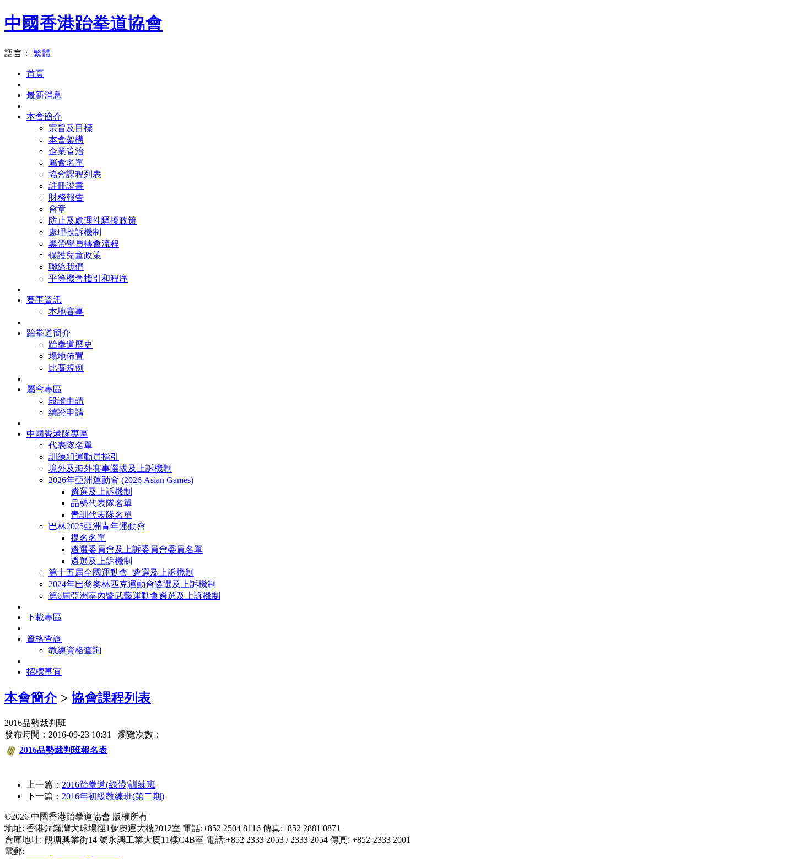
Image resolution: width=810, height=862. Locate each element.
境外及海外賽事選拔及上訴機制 (110, 468)
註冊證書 (66, 186)
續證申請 (66, 412)
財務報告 (66, 197)
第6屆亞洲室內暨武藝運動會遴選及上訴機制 (134, 595)
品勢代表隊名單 (101, 503)
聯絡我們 (66, 267)
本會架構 (66, 139)
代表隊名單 (70, 445)
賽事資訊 (44, 300)
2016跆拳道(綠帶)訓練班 (108, 784)
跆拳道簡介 (48, 333)
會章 (57, 209)
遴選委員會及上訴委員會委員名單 (137, 549)
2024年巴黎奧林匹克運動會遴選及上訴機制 (132, 584)
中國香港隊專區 (57, 433)
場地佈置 (66, 356)
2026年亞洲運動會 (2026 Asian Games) (120, 480)
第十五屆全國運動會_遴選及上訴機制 (121, 572)
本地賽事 (66, 311)
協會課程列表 (74, 174)
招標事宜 (44, 671)
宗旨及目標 (70, 128)
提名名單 (88, 538)
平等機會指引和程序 (88, 278)
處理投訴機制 (74, 232)
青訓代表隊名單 (101, 514)
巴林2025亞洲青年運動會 (96, 526)
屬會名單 (66, 162)
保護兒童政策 (74, 255)
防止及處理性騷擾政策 (92, 220)
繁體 (42, 53)
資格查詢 (44, 638)
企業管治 (66, 151)
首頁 (35, 73)
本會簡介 (44, 116)
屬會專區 (44, 389)
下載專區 (44, 617)
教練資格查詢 (74, 650)
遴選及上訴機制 (101, 491)
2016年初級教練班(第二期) (113, 796)
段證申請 (66, 400)
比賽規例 (66, 367)
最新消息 (44, 95)
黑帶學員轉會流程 (83, 243)
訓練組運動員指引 (83, 457)
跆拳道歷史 (70, 344)
